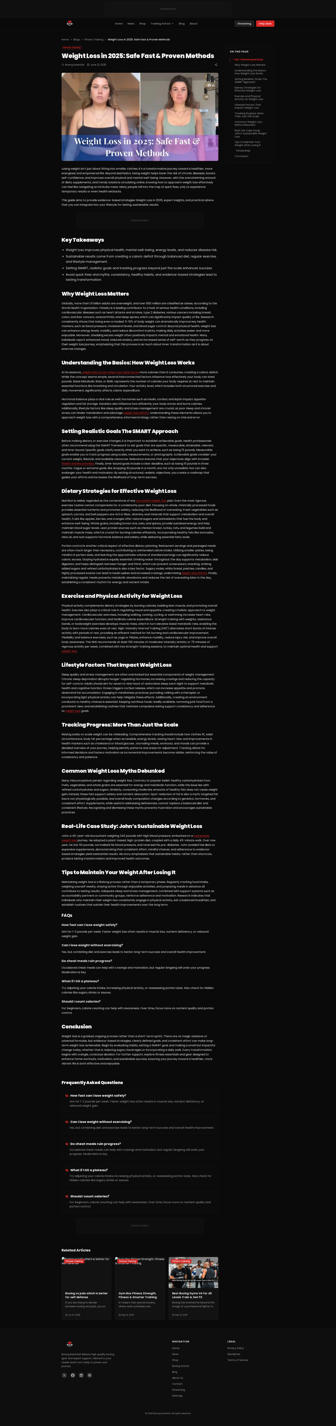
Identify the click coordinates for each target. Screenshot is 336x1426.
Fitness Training (93, 39)
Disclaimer (233, 1354)
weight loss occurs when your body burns (110, 372)
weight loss (69, 651)
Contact (177, 1384)
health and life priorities (78, 464)
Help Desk (265, 23)
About (193, 23)
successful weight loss (151, 501)
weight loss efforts (136, 413)
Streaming (244, 23)
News (131, 23)
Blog (182, 23)
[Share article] (216, 64)
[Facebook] (73, 1375)
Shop (142, 23)
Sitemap (177, 1395)
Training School (160, 23)
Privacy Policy (235, 1348)
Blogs (77, 39)
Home (119, 23)
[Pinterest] (89, 1375)
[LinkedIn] (81, 1375)
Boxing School (180, 1366)
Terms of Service (237, 1360)
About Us (177, 1378)
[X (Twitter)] (64, 1375)
